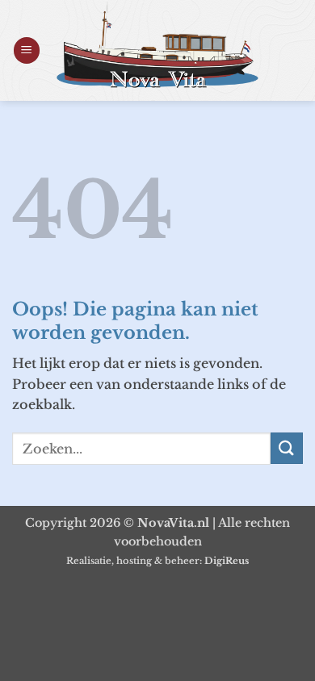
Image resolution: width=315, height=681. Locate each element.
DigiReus (226, 560)
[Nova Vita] (157, 45)
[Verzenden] (287, 448)
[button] (27, 50)
